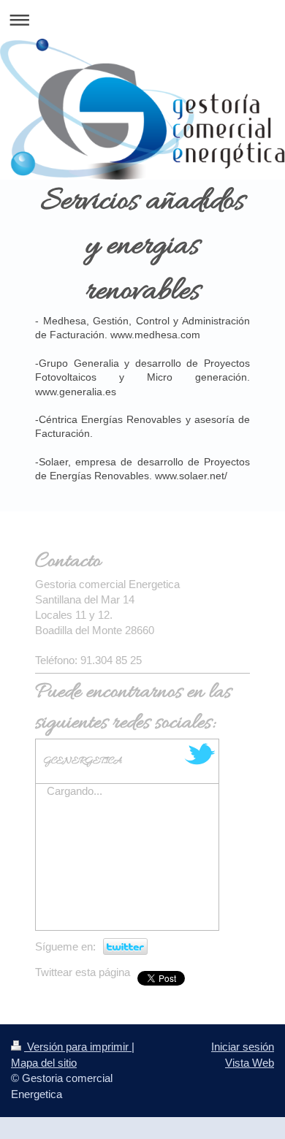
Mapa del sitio (44, 1062)
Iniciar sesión (242, 1046)
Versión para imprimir (78, 1046)
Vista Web (249, 1062)
